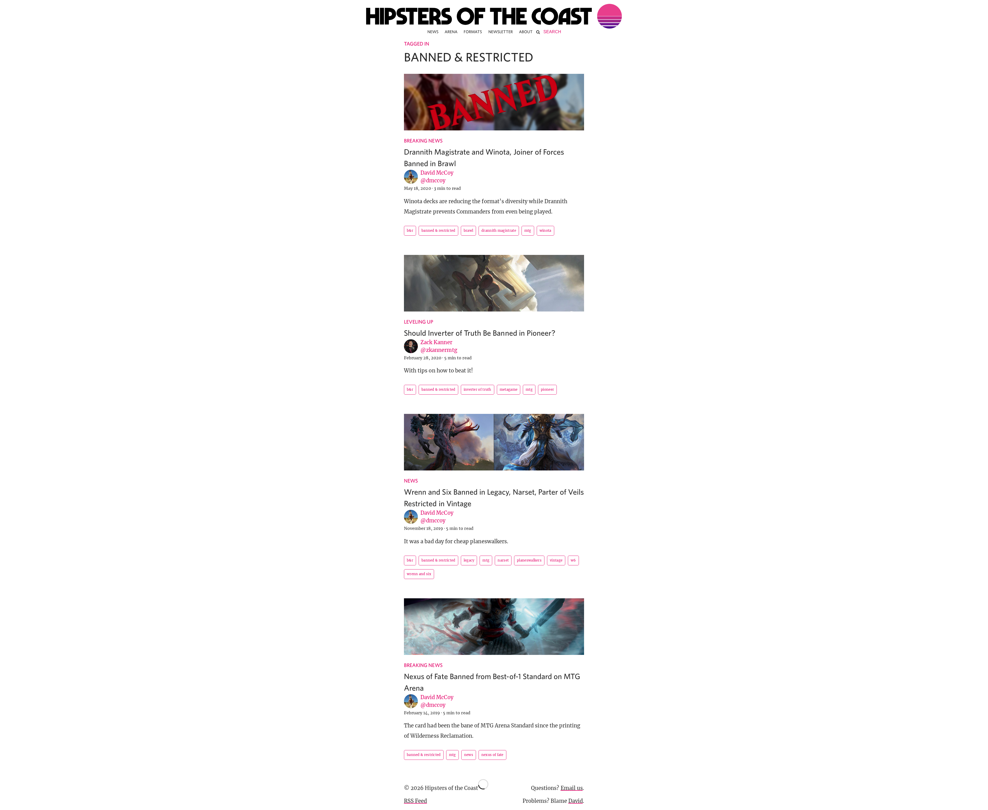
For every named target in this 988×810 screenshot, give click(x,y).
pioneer (547, 389)
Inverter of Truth (477, 389)
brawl (468, 230)
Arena (451, 31)
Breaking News (423, 141)
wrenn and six (419, 574)
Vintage (556, 560)
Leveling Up (419, 322)
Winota (545, 230)
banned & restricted (438, 230)
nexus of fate (492, 755)
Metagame (508, 389)
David (575, 801)
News (432, 31)
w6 (573, 560)
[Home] (494, 16)
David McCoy (436, 173)
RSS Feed (415, 801)
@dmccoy (432, 180)
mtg (527, 230)
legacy (469, 560)
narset (503, 560)
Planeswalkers (529, 560)
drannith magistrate (498, 230)
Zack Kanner (436, 342)
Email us (572, 788)
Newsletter (500, 31)
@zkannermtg (438, 350)
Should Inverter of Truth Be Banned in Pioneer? (479, 332)
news (468, 755)
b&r (410, 230)
